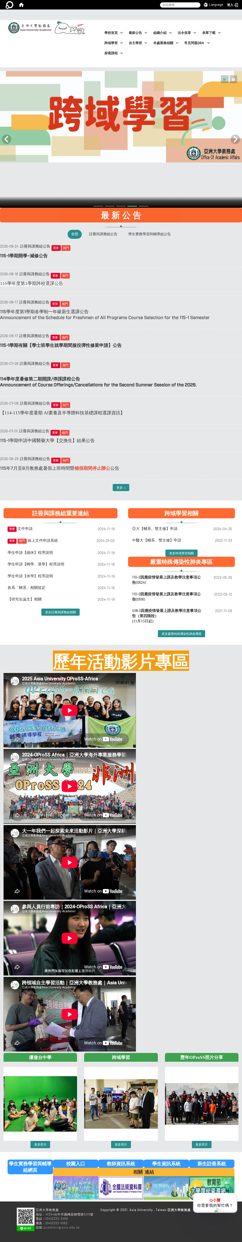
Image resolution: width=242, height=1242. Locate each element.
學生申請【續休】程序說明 (30, 552)
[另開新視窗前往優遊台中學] (40, 1101)
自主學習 (135, 43)
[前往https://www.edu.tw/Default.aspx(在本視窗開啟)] (75, 1187)
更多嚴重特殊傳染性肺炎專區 (182, 634)
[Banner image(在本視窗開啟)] (121, 117)
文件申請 (25, 528)
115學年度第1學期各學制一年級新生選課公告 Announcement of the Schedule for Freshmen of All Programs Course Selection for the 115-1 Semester (105, 315)
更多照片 (40, 1144)
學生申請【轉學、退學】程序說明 (36, 564)
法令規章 (184, 33)
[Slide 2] (98, 206)
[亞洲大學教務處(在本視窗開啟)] (28, 22)
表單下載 (209, 33)
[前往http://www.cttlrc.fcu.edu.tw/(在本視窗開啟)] (166, 1187)
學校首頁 (111, 33)
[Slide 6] (143, 206)
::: (120, 15)
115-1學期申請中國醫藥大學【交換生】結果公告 (47, 440)
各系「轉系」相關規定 (26, 587)
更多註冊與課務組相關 (60, 612)
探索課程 (111, 53)
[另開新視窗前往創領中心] (202, 1101)
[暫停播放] (233, 79)
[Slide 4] (121, 206)
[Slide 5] (132, 206)
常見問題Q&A (194, 43)
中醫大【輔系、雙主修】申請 (156, 540)
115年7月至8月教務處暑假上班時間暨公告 (59, 468)
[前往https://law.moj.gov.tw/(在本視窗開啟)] (121, 1187)
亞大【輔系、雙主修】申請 (154, 528)
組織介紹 (160, 33)
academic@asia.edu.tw (61, 1227)
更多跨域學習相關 (181, 553)
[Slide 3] (110, 206)
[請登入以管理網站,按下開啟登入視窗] (9, 4)
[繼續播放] (225, 79)
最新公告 (135, 33)
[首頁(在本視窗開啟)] (21, 4)
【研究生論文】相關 (25, 599)
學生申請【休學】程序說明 (30, 576)
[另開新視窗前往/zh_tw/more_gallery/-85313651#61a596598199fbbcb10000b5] (121, 1101)
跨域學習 (111, 43)
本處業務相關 (163, 43)
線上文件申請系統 (43, 540)
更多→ (121, 487)
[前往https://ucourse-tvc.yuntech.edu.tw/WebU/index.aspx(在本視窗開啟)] (211, 1187)
